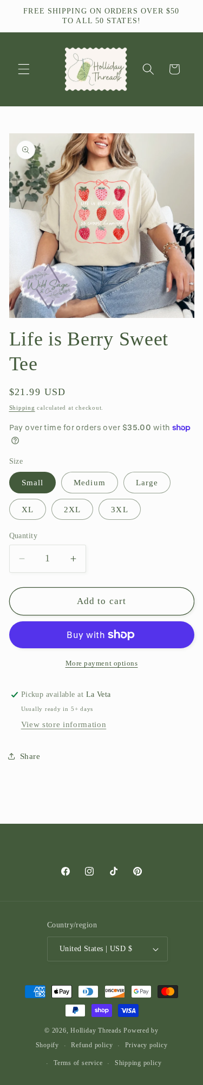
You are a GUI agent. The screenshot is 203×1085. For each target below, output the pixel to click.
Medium (90, 482)
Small (33, 482)
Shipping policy (138, 1063)
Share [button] (30, 756)
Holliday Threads (95, 1030)
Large (147, 482)
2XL (72, 509)
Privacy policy (146, 1045)
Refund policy (92, 1045)
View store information (64, 724)
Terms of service (78, 1063)
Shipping (22, 407)
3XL (119, 509)
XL (28, 509)
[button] (24, 69)
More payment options (102, 663)
